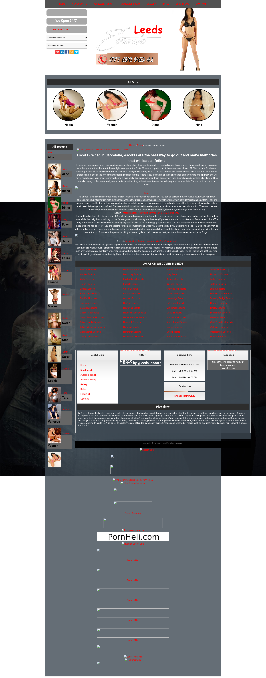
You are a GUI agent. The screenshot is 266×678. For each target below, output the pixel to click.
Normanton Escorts (176, 317)
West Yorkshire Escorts (221, 322)
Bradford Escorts (88, 298)
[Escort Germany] (133, 507)
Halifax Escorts (130, 303)
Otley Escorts (173, 332)
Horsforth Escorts (132, 332)
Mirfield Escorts (174, 312)
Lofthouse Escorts (176, 303)
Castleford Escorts (89, 312)
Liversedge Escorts (176, 298)
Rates (165, 4)
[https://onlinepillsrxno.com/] (133, 480)
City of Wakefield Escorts (92, 327)
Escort (147, 193)
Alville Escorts (87, 279)
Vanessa (66, 409)
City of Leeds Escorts (90, 322)
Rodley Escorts (217, 279)
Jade (64, 236)
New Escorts (79, 4)
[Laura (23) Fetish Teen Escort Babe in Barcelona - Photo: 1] (147, 149)
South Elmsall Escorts (221, 293)
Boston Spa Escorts (90, 293)
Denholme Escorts (132, 269)
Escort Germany (133, 513)
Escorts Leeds (130, 284)
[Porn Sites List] (133, 540)
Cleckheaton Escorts (90, 332)
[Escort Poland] (147, 463)
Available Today (130, 4)
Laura (65, 253)
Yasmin (66, 433)
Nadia (65, 318)
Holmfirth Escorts (132, 322)
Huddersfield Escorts (133, 336)
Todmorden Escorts (220, 312)
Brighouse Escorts (89, 303)
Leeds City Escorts (176, 293)
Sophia (65, 368)
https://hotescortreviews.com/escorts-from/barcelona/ (151, 213)
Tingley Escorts (217, 308)
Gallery (151, 4)
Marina (65, 294)
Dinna (65, 203)
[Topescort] (133, 653)
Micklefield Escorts (176, 308)
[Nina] (155, 124)
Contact (201, 4)
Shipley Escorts (217, 289)
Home (62, 4)
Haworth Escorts (131, 308)
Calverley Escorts (88, 308)
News (140, 145)
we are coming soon (74, 29)
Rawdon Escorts (218, 269)
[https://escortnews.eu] (133, 483)
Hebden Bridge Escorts (134, 312)
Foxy (64, 219)
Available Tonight (104, 4)
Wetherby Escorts (219, 327)
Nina (64, 335)
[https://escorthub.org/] (133, 493)
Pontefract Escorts (176, 336)
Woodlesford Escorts (220, 332)
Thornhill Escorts (218, 303)
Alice (64, 169)
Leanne (66, 270)
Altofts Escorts (87, 274)
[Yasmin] (69, 124)
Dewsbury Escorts (132, 274)
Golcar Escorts (130, 289)
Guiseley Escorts (131, 298)
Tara (64, 393)
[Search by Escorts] (66, 45)
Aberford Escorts (88, 269)
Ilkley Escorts (173, 274)
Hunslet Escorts (175, 269)
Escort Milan (133, 560)
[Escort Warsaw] (133, 670)
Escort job (182, 4)
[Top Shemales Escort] (133, 660)
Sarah (65, 352)
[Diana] (112, 124)
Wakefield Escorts (219, 317)
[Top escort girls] (146, 473)
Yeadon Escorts (218, 336)
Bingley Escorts (87, 289)
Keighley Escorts (175, 279)
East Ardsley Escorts (133, 279)
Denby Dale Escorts (89, 336)
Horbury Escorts (131, 327)
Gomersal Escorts (132, 293)
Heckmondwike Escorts (135, 317)
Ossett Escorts (174, 327)
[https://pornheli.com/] (133, 527)
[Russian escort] (133, 544)
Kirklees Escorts (175, 284)
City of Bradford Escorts (92, 317)
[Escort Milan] (133, 557)
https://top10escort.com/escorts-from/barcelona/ (151, 241)
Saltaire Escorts (218, 284)
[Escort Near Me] (133, 656)
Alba (50, 152)
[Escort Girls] (147, 450)
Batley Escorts (87, 284)
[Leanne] (199, 124)
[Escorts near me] (133, 530)
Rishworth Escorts (219, 274)
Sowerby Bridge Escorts (222, 298)
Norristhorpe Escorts (177, 322)
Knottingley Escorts (176, 289)
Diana (65, 186)
